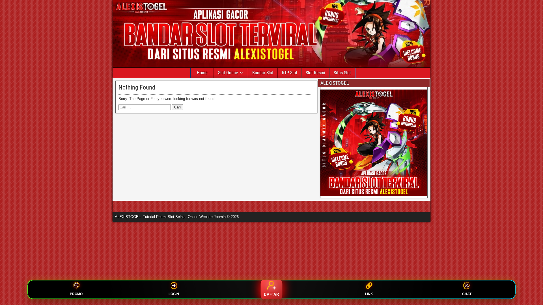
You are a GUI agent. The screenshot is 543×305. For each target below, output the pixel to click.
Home (202, 72)
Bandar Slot (262, 72)
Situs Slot (342, 72)
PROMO (76, 294)
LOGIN (174, 294)
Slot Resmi (315, 72)
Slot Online (228, 72)
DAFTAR (271, 294)
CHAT (466, 294)
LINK (369, 294)
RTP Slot (289, 72)
